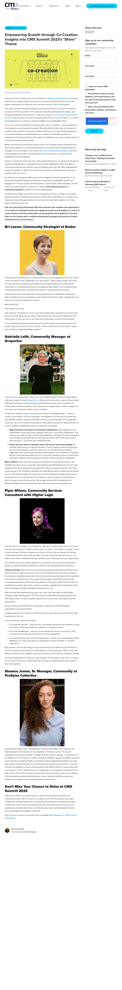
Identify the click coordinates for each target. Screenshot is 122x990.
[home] (12, 6)
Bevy (68, 6)
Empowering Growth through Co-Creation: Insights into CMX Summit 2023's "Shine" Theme (41, 39)
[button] (24, 6)
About (78, 6)
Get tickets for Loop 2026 (101, 6)
